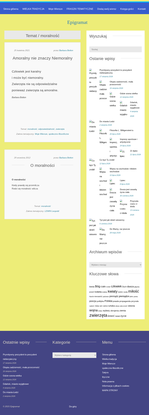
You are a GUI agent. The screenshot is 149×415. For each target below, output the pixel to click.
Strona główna (10, 9)
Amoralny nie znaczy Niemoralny (42, 58)
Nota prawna (108, 381)
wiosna (131, 306)
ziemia (122, 310)
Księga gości (127, 9)
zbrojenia (114, 311)
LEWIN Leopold (52, 211)
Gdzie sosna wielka (129, 93)
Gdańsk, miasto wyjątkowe (135, 105)
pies (131, 296)
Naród (91, 296)
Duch (124, 287)
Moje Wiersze (55, 9)
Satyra (105, 372)
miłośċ (133, 291)
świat (117, 316)
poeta (136, 296)
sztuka (111, 306)
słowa (117, 306)
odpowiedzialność (46, 129)
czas (108, 287)
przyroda (135, 301)
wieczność (123, 306)
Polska (108, 301)
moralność (32, 129)
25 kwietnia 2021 (22, 50)
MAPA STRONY (110, 390)
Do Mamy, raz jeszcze (120, 229)
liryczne (106, 377)
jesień (91, 292)
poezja (92, 301)
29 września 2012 (22, 157)
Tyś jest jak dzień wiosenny (112, 220)
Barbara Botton (66, 50)
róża (97, 306)
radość (91, 306)
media (125, 292)
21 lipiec (134, 151)
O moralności (42, 165)
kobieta (98, 292)
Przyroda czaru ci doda (134, 204)
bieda (91, 286)
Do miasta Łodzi (107, 121)
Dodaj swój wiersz (106, 9)
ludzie (120, 292)
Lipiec (122, 180)
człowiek (116, 286)
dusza (130, 286)
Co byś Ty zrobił (107, 160)
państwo (106, 296)
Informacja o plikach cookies (115, 386)
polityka (100, 301)
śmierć (111, 316)
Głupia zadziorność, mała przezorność (21, 367)
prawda (116, 301)
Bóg (97, 286)
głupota (136, 287)
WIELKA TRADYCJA (33, 9)
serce (105, 306)
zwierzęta (60, 129)
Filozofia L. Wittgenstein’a (121, 130)
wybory (106, 310)
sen (101, 306)
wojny (100, 311)
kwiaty (112, 291)
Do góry (73, 406)
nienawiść (98, 296)
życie (123, 315)
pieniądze (124, 296)
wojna (93, 310)
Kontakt (142, 9)
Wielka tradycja (109, 359)
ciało (103, 286)
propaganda (125, 301)
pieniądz (113, 296)
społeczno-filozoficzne (59, 134)
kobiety (104, 292)
